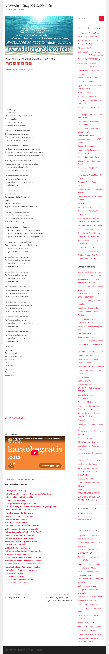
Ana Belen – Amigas (15, 573)
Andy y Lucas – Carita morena (20, 513)
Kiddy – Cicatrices (85, 93)
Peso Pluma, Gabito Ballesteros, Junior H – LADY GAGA (89, 139)
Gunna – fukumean (86, 146)
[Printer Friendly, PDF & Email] (15, 69)
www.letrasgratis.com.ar (29, 5)
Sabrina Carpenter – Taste (88, 157)
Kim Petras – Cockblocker (88, 251)
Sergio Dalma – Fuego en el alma (21, 503)
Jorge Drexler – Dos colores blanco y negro (25, 564)
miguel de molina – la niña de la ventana (24, 561)
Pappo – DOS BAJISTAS (17, 522)
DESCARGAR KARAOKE (14, 418)
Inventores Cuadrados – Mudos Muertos (24, 551)
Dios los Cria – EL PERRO (17, 519)
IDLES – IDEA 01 (84, 207)
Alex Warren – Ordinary (87, 63)
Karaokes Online (85, 513)
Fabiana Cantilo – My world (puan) (22, 542)
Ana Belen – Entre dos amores (20, 580)
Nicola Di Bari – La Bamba (18, 548)
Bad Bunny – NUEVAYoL (88, 96)
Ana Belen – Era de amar (18, 583)
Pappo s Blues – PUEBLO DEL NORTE (23, 526)
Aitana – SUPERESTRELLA (89, 59)
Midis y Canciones (85, 517)
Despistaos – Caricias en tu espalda (22, 529)
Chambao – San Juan (16, 545)
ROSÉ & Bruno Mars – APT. (89, 67)
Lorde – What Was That (87, 78)
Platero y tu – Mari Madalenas (20, 538)
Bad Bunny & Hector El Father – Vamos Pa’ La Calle (29, 494)
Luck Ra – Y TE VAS (86, 247)
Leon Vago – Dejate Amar (18, 554)
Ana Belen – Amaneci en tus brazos (22, 570)
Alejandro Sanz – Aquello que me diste (23, 567)
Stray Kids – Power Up (16, 491)
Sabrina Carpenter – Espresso (90, 229)
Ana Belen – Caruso (15, 576)
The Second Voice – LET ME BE (91, 40)
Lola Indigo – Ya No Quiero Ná (20, 497)
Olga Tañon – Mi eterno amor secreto (23, 510)
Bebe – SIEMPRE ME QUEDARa (20, 516)
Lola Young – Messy (86, 82)
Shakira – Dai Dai (85, 44)
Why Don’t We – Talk (16, 500)
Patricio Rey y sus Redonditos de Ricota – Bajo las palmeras (32, 507)
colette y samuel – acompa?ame (21, 535)
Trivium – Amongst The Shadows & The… (24, 557)
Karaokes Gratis (84, 520)
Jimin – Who (83, 203)
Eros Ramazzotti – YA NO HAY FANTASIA (24, 532)
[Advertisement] (38, 90)
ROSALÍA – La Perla (86, 48)
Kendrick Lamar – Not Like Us (90, 225)
